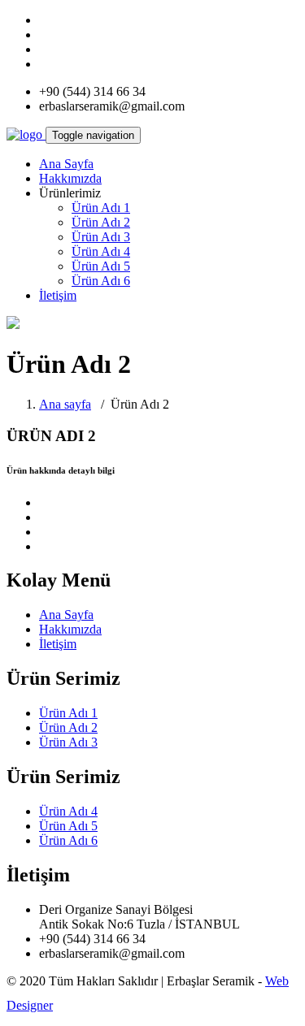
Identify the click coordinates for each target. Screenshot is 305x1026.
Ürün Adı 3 (101, 237)
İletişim (57, 295)
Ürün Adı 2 (101, 222)
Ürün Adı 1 (101, 207)
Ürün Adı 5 (101, 266)
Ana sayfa (65, 404)
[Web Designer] (96, 1005)
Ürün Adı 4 (101, 251)
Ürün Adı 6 (101, 281)
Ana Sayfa (66, 164)
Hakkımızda (70, 178)
